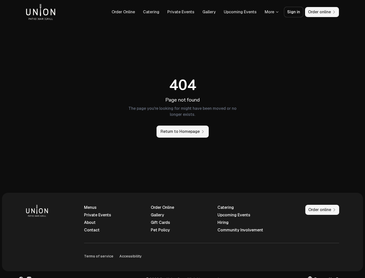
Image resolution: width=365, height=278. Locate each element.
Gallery (209, 12)
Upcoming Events (240, 12)
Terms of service (98, 256)
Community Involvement (240, 230)
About (90, 222)
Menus (90, 207)
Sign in (293, 12)
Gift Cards (160, 222)
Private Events (180, 12)
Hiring (223, 222)
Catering (151, 12)
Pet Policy (160, 230)
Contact (92, 230)
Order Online (123, 12)
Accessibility (130, 256)
